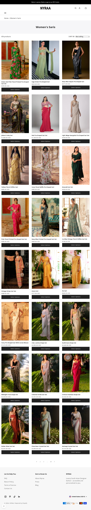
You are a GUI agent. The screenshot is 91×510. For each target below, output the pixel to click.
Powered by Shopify (21, 503)
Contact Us (8, 488)
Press (37, 482)
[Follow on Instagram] (5, 496)
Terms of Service (10, 485)
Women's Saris (15, 18)
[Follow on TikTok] (14, 496)
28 (51, 461)
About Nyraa (39, 478)
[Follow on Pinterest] (10, 496)
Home (6, 18)
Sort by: (72, 37)
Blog (36, 485)
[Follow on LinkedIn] (19, 496)
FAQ (5, 478)
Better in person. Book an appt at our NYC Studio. (46, 2)
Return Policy (9, 482)
